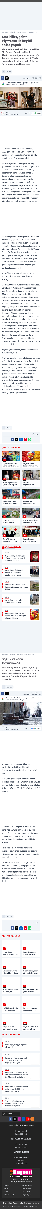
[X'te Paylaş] (7, 78)
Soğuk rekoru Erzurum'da (25, 654)
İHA (12, 113)
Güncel (12, 32)
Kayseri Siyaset (21, 1134)
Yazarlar (21, 1160)
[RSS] (32, 1119)
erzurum (9, 687)
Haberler (5, 32)
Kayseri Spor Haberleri (21, 1157)
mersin (8, 72)
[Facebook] (10, 1119)
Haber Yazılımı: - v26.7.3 (21, 1207)
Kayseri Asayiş (21, 1144)
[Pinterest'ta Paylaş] (25, 439)
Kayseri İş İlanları (21, 1163)
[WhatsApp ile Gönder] (29, 439)
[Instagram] (19, 1119)
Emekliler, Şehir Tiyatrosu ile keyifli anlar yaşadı (26, 32)
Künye (5, 1188)
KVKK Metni (26, 1192)
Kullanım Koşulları (9, 1195)
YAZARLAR (9, 1114)
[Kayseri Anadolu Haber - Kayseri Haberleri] (21, 1173)
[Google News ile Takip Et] (36, 113)
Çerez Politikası (27, 1188)
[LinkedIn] (23, 1119)
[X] (15, 1119)
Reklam (5, 1192)
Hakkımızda (7, 1185)
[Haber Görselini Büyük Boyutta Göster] (21, 98)
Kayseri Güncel (21, 1131)
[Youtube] (28, 1119)
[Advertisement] (21, 15)
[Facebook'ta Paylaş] (2, 78)
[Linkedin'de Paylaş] (21, 439)
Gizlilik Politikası (27, 1185)
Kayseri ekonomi (21, 1147)
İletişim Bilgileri (26, 1195)
